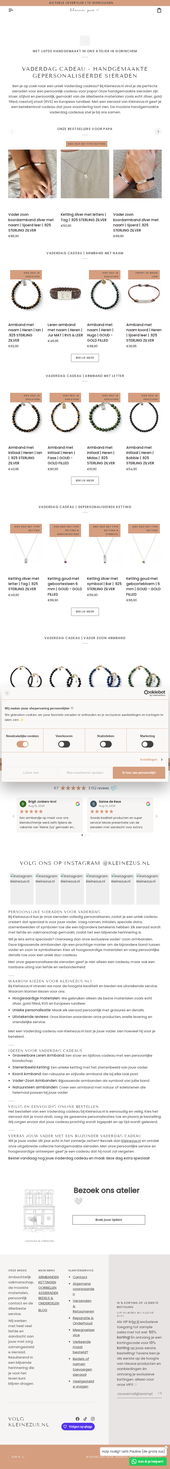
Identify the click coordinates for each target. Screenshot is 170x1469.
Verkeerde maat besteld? (82, 1347)
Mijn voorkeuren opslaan (85, 772)
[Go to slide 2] (85, 835)
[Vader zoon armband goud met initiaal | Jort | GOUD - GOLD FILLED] (105, 678)
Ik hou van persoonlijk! (139, 772)
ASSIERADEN (48, 1292)
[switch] (64, 744)
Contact (80, 1276)
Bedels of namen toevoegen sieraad (82, 1366)
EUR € (16, 1457)
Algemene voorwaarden (83, 1289)
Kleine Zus (97, 1457)
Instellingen (148, 759)
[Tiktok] (85, 1419)
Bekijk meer (85, 358)
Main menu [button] (46, 1270)
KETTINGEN (47, 1282)
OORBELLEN (47, 1287)
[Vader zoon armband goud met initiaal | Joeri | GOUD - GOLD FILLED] (65, 678)
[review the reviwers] (78, 804)
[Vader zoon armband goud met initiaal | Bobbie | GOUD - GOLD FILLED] (26, 678)
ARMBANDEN (48, 1276)
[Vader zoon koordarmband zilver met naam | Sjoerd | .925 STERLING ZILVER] (137, 174)
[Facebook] (77, 1419)
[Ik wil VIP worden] (158, 1393)
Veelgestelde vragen (83, 1384)
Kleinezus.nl (131, 1140)
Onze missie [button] (17, 1270)
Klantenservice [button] (81, 1270)
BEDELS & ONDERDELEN (48, 1300)
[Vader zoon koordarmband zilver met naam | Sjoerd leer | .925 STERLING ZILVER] (32, 174)
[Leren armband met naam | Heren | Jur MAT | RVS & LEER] (65, 293)
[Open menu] (14, 10)
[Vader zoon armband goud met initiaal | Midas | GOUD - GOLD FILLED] (144, 678)
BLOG (42, 1310)
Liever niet (31, 772)
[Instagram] (93, 1419)
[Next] (158, 131)
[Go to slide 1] (82, 835)
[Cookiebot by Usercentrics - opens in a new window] (147, 693)
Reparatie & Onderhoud (83, 1320)
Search (122, 1457)
